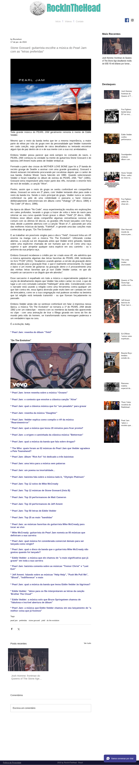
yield (43, 620)
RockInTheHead (74, 8)
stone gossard (34, 620)
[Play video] (50, 366)
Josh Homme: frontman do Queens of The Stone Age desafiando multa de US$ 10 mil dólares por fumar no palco (27, 677)
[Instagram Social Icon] (132, 20)
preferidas (23, 620)
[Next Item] (128, 46)
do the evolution (53, 620)
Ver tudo (87, 643)
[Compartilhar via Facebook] (11, 629)
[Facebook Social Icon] (127, 20)
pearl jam (14, 620)
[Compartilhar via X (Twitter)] (18, 629)
